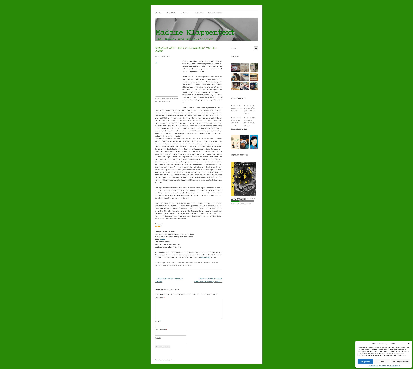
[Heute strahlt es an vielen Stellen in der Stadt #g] (235, 86)
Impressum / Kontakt (393, 365)
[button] (409, 343)
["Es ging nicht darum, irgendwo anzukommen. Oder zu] (244, 67)
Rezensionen (171, 13)
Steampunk (181, 265)
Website (158, 338)
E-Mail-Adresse (161, 330)
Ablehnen (381, 362)
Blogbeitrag (205, 257)
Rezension (188, 263)
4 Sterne (181, 263)
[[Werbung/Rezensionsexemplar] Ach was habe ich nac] (235, 77)
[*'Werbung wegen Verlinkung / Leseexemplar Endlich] (235, 67)
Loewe (162, 239)
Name (157, 321)
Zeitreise (188, 265)
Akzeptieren (365, 362)
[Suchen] (256, 48)
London (174, 265)
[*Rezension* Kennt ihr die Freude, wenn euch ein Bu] (254, 86)
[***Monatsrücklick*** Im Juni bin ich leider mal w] (244, 77)
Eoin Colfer (213, 263)
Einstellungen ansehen (400, 362)
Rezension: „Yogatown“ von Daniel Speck (236, 108)
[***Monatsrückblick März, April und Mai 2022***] (254, 77)
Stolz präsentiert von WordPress (164, 360)
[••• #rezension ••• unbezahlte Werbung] (254, 67)
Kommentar (160, 297)
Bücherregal (184, 13)
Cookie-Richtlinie (373, 365)
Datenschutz (382, 365)
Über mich (158, 13)
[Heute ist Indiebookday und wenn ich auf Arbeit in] (244, 86)
